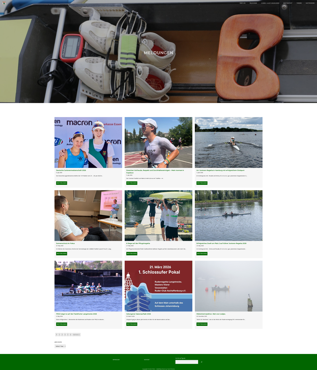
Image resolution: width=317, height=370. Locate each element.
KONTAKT (147, 359)
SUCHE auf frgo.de (180, 358)
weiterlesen (61, 183)
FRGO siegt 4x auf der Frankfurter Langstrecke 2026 (76, 314)
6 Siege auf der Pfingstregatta (138, 243)
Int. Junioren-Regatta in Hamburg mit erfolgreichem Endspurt (220, 170)
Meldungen (253, 3)
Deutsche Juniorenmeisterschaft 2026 (71, 170)
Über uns (243, 3)
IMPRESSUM (116, 359)
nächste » (76, 335)
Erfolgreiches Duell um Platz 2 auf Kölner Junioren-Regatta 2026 (221, 243)
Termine (299, 3)
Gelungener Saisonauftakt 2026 (138, 314)
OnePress (159, 369)
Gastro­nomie (310, 3)
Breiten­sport (287, 3)
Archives (58, 342)
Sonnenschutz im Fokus (65, 243)
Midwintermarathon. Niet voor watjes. (211, 314)
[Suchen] (201, 362)
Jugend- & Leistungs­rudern (270, 3)
